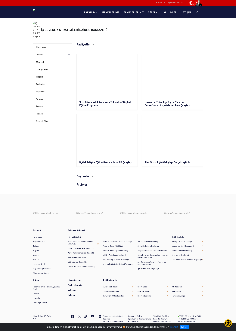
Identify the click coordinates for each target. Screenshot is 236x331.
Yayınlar (39, 99)
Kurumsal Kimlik (39, 264)
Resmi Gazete (143, 287)
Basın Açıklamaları (40, 303)
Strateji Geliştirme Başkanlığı (148, 246)
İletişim (39, 106)
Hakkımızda (41, 47)
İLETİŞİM (186, 12)
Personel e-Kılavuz (144, 291)
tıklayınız (174, 327)
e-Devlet (159, 3)
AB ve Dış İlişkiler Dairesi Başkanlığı (81, 253)
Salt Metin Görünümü (161, 319)
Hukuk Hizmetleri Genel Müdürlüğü (81, 248)
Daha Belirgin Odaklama (162, 322)
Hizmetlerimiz (75, 280)
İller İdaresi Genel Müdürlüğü (148, 242)
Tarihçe (39, 114)
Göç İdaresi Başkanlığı (180, 255)
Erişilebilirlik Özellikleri (161, 316)
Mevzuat (40, 62)
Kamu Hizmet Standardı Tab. (113, 296)
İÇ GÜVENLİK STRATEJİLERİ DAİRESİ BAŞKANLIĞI (74, 30)
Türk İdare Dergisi (178, 296)
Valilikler (72, 290)
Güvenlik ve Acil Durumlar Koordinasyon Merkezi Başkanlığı (153, 256)
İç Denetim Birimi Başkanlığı (148, 269)
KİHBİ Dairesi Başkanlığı (77, 257)
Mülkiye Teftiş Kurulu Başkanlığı (114, 255)
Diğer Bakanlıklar (174, 3)
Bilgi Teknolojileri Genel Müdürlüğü (116, 260)
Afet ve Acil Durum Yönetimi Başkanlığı (187, 260)
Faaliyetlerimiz (75, 285)
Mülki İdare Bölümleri (111, 287)
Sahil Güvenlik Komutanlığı (182, 251)
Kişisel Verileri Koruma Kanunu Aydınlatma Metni (139, 320)
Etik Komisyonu (178, 291)
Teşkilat (39, 54)
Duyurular (40, 91)
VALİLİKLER (170, 12)
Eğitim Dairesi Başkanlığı (77, 262)
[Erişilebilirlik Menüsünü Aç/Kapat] (228, 323)
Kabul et (184, 327)
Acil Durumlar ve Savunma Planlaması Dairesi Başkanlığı (152, 263)
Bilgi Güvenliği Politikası (42, 269)
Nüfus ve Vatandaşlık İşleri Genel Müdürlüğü (80, 243)
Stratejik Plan (42, 69)
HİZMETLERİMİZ (110, 12)
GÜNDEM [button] (152, 12)
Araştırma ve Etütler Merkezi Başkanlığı (152, 251)
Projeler (39, 77)
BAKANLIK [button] (89, 12)
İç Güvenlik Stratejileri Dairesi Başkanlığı (118, 264)
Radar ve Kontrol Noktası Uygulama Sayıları (46, 288)
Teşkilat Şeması (39, 242)
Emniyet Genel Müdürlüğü (182, 242)
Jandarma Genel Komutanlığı (183, 246)
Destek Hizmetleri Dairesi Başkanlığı (81, 266)
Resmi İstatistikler (144, 296)
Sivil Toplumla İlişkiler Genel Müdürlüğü (117, 242)
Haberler (36, 294)
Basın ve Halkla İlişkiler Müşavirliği (115, 251)
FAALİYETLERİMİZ (134, 12)
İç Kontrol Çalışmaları (111, 291)
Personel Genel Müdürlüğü (113, 246)
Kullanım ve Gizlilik (135, 316)
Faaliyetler (40, 84)
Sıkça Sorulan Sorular (41, 273)
